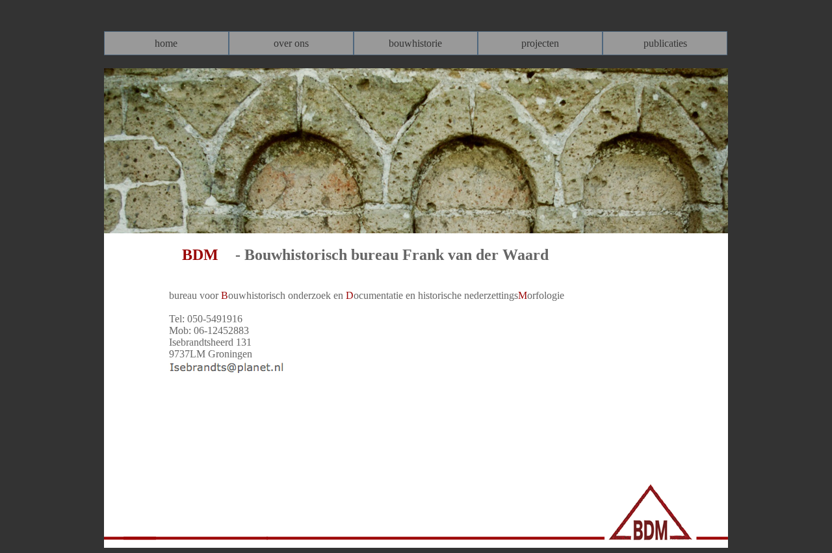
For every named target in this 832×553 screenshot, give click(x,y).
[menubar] (415, 43)
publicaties (665, 43)
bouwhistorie (415, 43)
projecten (540, 43)
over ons (291, 43)
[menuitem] (166, 43)
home (166, 43)
